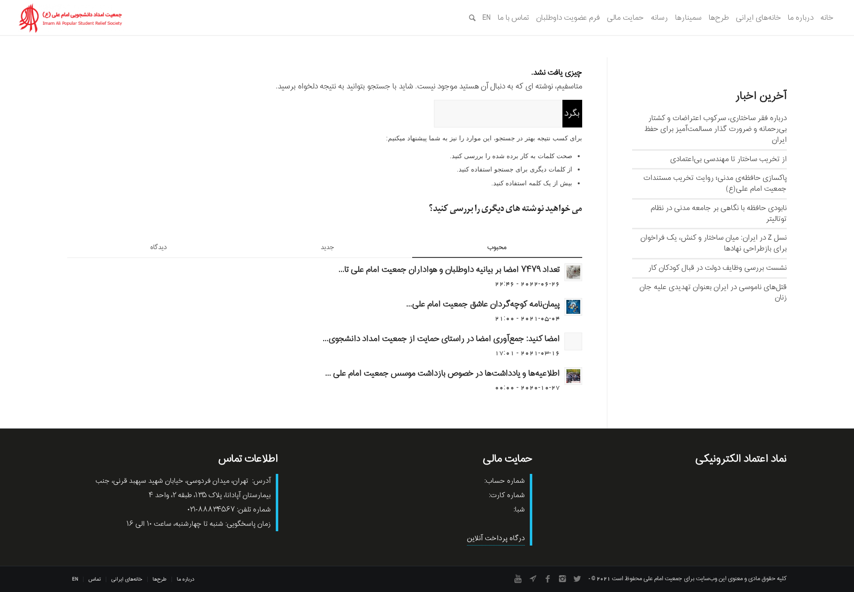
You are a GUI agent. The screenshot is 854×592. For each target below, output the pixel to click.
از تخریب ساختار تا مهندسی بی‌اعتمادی (728, 159)
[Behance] (532, 578)
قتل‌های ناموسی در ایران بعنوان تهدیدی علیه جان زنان (713, 292)
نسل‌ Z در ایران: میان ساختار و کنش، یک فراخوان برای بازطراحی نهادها (713, 243)
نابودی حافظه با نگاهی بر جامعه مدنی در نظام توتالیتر (719, 213)
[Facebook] (547, 578)
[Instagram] (562, 578)
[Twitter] (577, 578)
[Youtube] (518, 578)
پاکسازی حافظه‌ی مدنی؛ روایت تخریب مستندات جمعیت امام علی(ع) (715, 183)
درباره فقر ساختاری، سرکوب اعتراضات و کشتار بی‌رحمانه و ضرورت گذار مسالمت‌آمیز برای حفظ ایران (715, 129)
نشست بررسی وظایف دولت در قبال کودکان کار (717, 268)
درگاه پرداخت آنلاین (496, 538)
